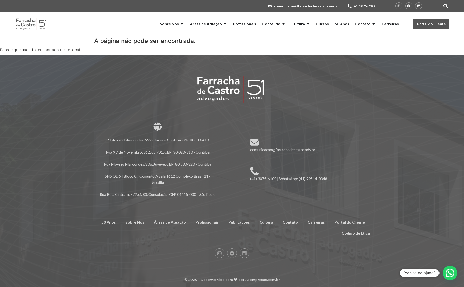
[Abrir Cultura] (308, 24)
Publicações (239, 222)
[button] (446, 6)
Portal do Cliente (349, 222)
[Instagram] (398, 5)
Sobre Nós (134, 222)
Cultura (266, 222)
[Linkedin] (418, 5)
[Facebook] (408, 5)
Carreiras (316, 222)
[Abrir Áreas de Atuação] (225, 24)
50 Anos (109, 222)
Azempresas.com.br (262, 280)
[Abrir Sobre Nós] (182, 24)
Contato (290, 222)
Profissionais (207, 222)
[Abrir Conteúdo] (283, 24)
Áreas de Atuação (170, 222)
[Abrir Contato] (374, 24)
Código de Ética (356, 233)
